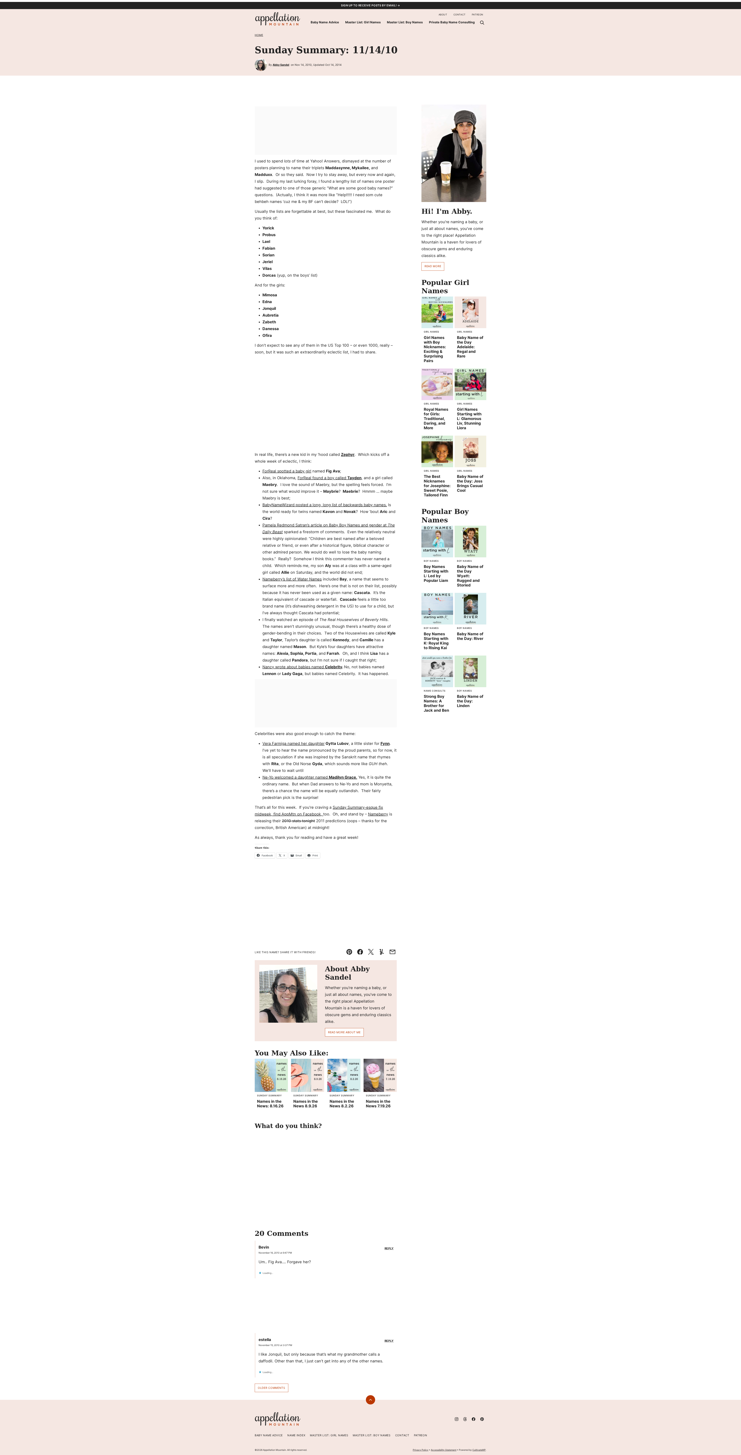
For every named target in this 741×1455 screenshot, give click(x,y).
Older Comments (271, 1387)
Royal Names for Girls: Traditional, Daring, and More (436, 418)
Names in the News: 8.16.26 (270, 1103)
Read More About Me (344, 1032)
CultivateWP (479, 1449)
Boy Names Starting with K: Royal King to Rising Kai (436, 641)
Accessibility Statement (443, 1449)
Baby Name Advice (325, 22)
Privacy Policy (420, 1449)
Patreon (477, 14)
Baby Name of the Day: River (470, 636)
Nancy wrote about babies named (302, 667)
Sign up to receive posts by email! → (370, 5)
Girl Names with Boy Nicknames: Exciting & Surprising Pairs (435, 349)
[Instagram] (456, 1419)
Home (259, 35)
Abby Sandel (281, 64)
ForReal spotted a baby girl (286, 471)
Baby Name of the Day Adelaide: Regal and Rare (470, 346)
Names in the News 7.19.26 (378, 1103)
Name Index (296, 1435)
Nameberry (378, 814)
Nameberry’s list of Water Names (292, 579)
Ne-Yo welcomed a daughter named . (309, 777)
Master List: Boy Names (405, 22)
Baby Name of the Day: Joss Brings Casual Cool (470, 483)
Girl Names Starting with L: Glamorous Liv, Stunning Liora (469, 418)
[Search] (482, 22)
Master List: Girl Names (363, 22)
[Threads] (465, 1419)
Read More (433, 266)
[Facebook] (473, 1419)
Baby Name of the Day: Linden (470, 701)
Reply (389, 1248)
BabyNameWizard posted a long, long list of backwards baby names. (324, 505)
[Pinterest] (482, 1419)
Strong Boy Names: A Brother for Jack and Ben (436, 703)
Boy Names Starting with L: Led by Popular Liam (436, 573)
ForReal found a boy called (329, 478)
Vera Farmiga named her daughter (293, 743)
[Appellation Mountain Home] (278, 19)
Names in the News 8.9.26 (305, 1103)
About (443, 14)
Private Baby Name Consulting (452, 22)
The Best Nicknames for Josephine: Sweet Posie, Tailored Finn (437, 485)
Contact (459, 14)
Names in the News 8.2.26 (342, 1103)
